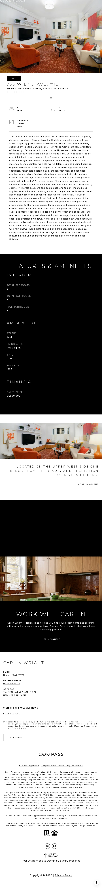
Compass (64, 772)
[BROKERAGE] (54, 846)
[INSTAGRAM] (47, 846)
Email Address (11, 714)
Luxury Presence (70, 860)
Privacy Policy (18, 728)
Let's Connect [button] (51, 639)
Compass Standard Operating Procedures (62, 765)
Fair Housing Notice (29, 765)
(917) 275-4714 (11, 683)
